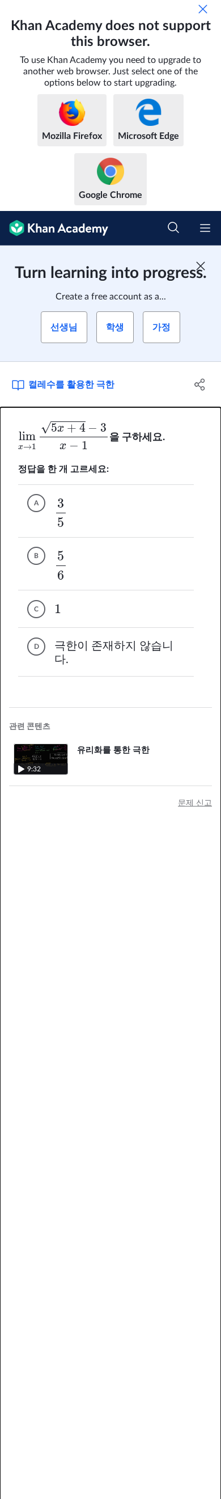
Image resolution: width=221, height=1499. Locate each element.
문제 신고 (195, 803)
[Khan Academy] (54, 228)
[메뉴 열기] (205, 228)
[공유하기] (200, 384)
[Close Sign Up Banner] (200, 266)
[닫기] (203, 9)
